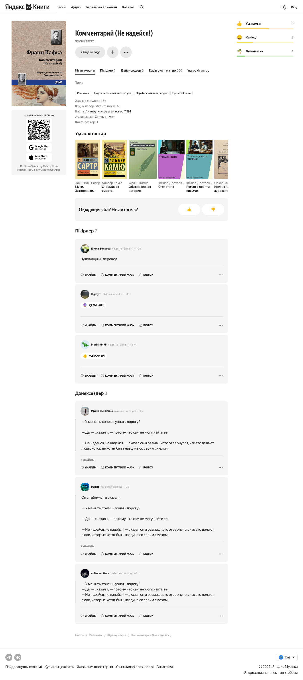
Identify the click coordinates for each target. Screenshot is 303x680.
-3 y (141, 411)
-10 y (138, 248)
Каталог (128, 7)
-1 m (128, 294)
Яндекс (250, 672)
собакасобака (100, 573)
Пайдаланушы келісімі (23, 667)
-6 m (133, 344)
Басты (61, 7)
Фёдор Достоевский (173, 183)
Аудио (76, 7)
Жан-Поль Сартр (87, 183)
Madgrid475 (99, 344)
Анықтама (164, 667)
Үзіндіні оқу (90, 52)
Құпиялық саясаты (59, 667)
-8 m (137, 573)
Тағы (79, 83)
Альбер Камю (112, 183)
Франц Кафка (84, 41)
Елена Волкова (101, 248)
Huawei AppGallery (28, 169)
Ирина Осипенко (102, 411)
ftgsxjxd (96, 294)
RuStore (25, 166)
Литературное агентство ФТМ (108, 111)
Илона (95, 486)
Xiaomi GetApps (51, 169)
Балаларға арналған (101, 7)
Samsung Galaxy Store (44, 166)
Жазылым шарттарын (95, 667)
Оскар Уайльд (224, 183)
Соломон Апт (105, 116)
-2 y (127, 486)
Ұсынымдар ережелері (135, 667)
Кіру (294, 7)
